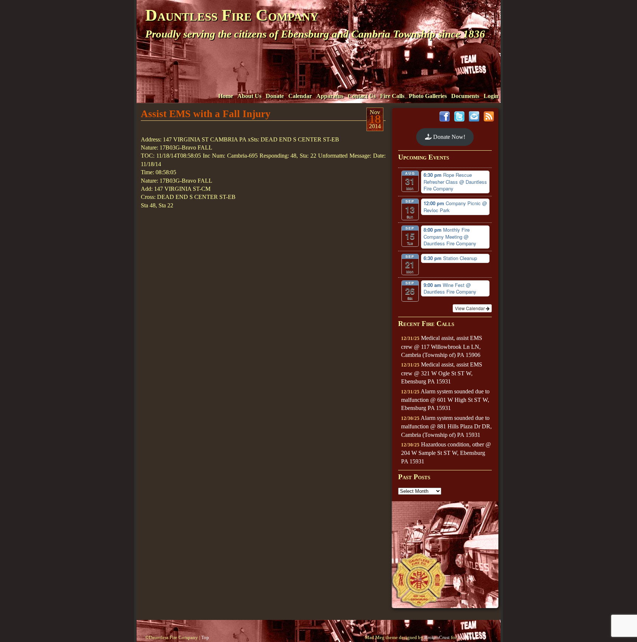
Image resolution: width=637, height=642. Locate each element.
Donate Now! (448, 137)
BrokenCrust (437, 637)
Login (491, 96)
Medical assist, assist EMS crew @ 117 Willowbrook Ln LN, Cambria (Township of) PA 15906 (441, 346)
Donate (275, 96)
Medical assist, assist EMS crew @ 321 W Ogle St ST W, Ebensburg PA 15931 (441, 373)
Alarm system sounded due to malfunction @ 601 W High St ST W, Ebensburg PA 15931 (445, 399)
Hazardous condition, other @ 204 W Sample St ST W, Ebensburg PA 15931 (446, 452)
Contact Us (362, 96)
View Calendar (470, 308)
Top (205, 637)
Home (225, 96)
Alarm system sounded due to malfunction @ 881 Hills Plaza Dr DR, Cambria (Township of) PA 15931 (446, 426)
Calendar (300, 96)
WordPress (467, 637)
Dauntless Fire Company (231, 15)
